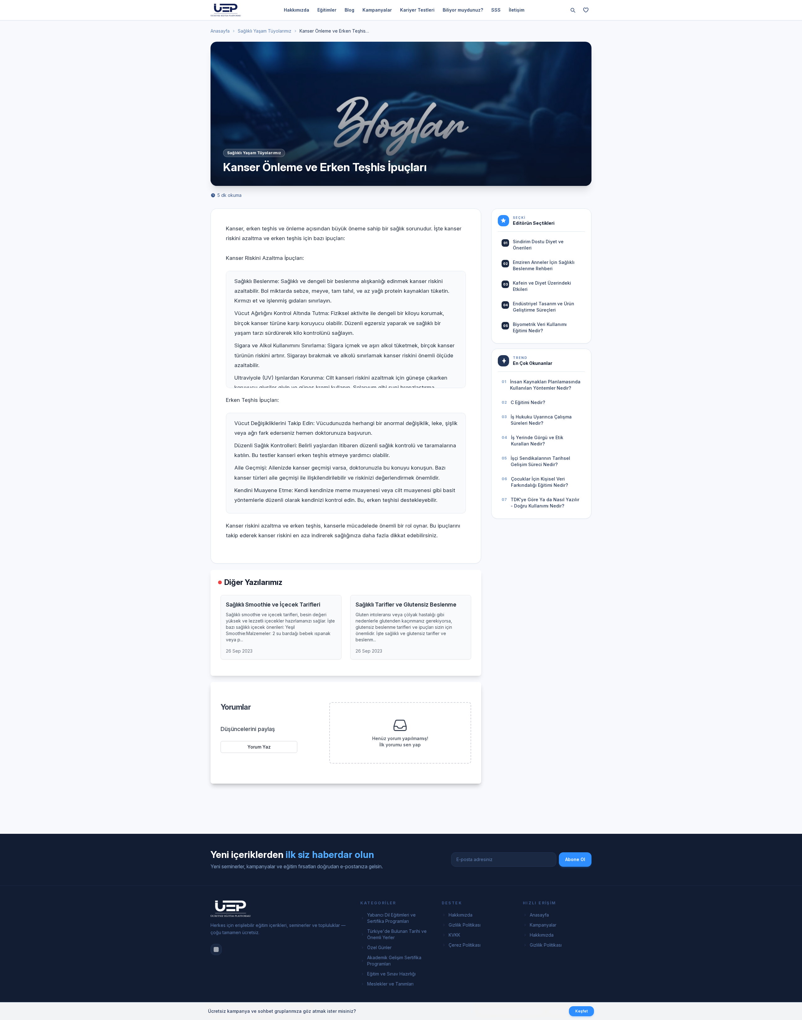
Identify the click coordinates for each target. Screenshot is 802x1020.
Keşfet (581, 1011)
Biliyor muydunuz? (463, 10)
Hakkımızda (296, 10)
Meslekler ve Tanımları (390, 983)
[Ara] (572, 10)
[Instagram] (216, 949)
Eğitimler (326, 10)
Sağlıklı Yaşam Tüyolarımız (264, 31)
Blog (349, 10)
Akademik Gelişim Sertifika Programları (394, 960)
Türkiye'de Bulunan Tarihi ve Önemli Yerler (397, 934)
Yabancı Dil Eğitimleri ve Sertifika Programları (391, 918)
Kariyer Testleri (417, 10)
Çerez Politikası (465, 945)
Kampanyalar (377, 10)
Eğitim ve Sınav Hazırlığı (391, 973)
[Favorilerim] (585, 10)
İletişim (516, 10)
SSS (496, 10)
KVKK (454, 935)
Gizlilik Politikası (465, 925)
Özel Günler (379, 947)
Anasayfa (220, 31)
